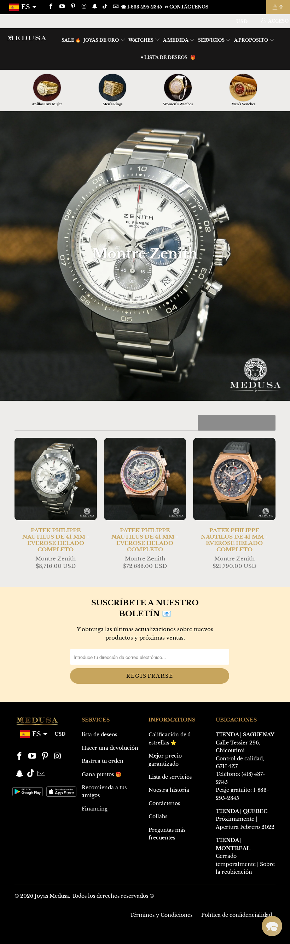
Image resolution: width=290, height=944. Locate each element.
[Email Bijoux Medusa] (115, 7)
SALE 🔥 (71, 40)
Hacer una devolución (110, 748)
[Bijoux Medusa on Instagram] (84, 7)
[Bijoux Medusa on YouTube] (61, 7)
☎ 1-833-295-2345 (141, 7)
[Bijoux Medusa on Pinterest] (73, 7)
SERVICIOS (212, 40)
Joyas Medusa (52, 896)
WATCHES (141, 40)
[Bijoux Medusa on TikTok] (106, 7)
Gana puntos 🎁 (101, 774)
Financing (95, 809)
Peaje (222, 790)
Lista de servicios (170, 777)
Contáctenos (164, 803)
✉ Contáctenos (186, 7)
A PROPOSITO (251, 40)
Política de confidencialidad (236, 915)
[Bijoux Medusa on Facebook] (50, 7)
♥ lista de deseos (164, 57)
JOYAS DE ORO (101, 40)
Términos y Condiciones (161, 915)
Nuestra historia (169, 790)
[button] (272, 926)
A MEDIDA (176, 40)
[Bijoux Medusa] (26, 37)
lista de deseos (99, 734)
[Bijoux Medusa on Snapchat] (95, 7)
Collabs (158, 816)
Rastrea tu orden (102, 761)
